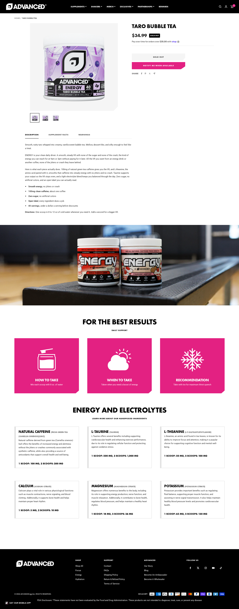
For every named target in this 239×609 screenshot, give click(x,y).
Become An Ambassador (155, 575)
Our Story (148, 566)
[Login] (226, 6)
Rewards (163, 6)
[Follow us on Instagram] (205, 568)
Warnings (84, 135)
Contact (107, 566)
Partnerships (145, 6)
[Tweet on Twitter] (150, 74)
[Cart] (232, 6)
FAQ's (106, 570)
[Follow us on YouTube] (213, 568)
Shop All (79, 566)
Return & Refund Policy (114, 579)
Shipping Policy (111, 575)
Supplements (78, 6)
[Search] (220, 6)
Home (17, 18)
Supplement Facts (58, 135)
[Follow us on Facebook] (190, 568)
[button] (18, 603)
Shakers (95, 6)
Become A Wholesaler (154, 579)
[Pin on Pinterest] (145, 74)
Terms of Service (111, 583)
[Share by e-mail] (154, 73)
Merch (110, 6)
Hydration (79, 579)
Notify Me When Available (158, 65)
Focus (78, 570)
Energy (78, 575)
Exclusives (125, 6)
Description (32, 135)
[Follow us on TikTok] (221, 568)
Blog (146, 570)
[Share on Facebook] (141, 74)
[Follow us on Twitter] (198, 568)
